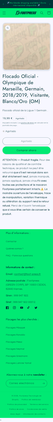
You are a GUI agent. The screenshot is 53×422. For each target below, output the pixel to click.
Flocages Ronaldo (15, 335)
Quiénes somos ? (15, 248)
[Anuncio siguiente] (50, 4)
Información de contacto (34, 414)
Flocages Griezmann (17, 356)
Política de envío (16, 409)
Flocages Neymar (15, 349)
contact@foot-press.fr (27, 274)
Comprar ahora (26, 150)
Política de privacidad (17, 404)
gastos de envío (27, 123)
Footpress (23, 396)
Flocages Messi (14, 342)
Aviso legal (15, 414)
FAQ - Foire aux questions (19, 255)
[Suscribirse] (43, 383)
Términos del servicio (39, 404)
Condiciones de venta (37, 409)
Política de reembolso (31, 400)
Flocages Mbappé (15, 327)
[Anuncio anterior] (3, 4)
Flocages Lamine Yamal (18, 363)
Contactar (11, 241)
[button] (4, 12)
